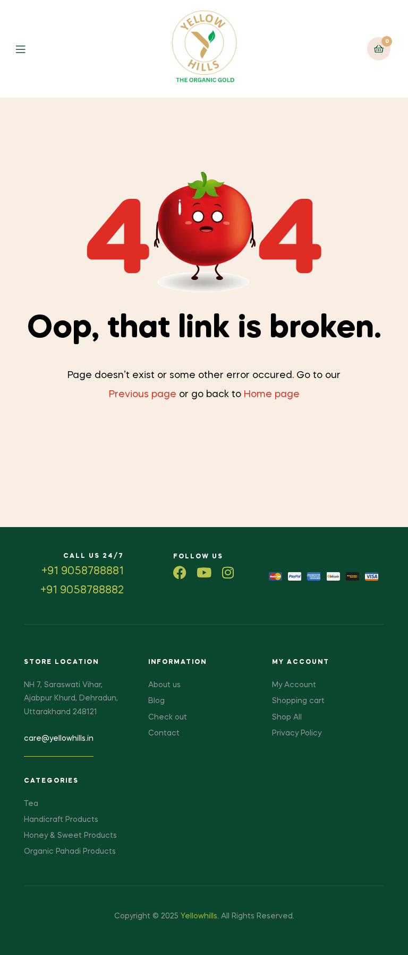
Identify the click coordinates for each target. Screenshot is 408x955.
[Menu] (28, 48)
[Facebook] (179, 572)
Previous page (142, 394)
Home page (272, 394)
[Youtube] (203, 572)
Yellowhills (199, 916)
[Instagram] (227, 572)
